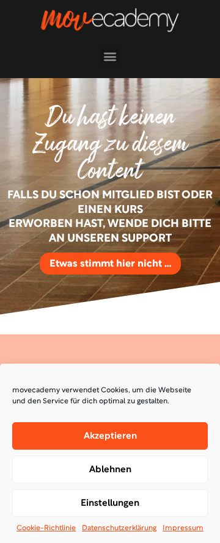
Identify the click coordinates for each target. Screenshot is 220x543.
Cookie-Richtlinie (46, 528)
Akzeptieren (110, 436)
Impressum (183, 528)
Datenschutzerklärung (119, 528)
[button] (110, 56)
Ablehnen (110, 470)
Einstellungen (110, 503)
